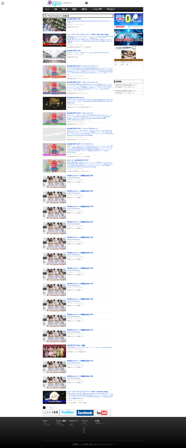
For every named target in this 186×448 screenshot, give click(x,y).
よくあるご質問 (97, 9)
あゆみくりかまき (93, 84)
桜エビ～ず (81, 101)
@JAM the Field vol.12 (75, 97)
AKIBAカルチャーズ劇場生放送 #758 (80, 206)
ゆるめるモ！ (80, 398)
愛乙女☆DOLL (106, 41)
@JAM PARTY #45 (74, 19)
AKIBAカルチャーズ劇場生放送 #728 (80, 299)
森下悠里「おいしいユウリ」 (127, 62)
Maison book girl (102, 86)
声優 (84, 428)
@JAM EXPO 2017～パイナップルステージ (82, 128)
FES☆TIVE (95, 39)
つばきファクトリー (90, 347)
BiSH (88, 395)
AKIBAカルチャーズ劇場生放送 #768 (80, 175)
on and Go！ (74, 99)
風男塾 (75, 398)
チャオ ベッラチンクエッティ (74, 397)
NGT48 (73, 68)
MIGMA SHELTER (94, 115)
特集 (55, 9)
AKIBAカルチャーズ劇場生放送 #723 (80, 314)
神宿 (91, 38)
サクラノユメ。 (99, 72)
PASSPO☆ (87, 69)
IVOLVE (83, 52)
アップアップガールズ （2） (97, 133)
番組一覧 (65, 9)
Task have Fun (83, 86)
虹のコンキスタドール (77, 41)
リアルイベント (74, 421)
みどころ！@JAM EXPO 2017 (78, 160)
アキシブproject (98, 36)
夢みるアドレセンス (76, 36)
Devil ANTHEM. (105, 89)
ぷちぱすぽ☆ (91, 130)
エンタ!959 (46, 425)
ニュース (85, 421)
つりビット (77, 38)
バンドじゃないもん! (93, 116)
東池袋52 (89, 68)
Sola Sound (106, 52)
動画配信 (59, 423)
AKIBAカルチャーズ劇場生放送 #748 (80, 237)
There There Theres (78, 116)
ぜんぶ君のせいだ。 (92, 87)
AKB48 (84, 423)
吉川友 (86, 116)
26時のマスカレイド (86, 39)
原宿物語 (84, 87)
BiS (78, 393)
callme (98, 393)
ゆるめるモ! (102, 115)
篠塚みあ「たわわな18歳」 (127, 60)
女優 (84, 430)
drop (96, 118)
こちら (124, 87)
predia (110, 130)
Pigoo (45, 423)
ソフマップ (85, 425)
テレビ (45, 421)
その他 (97, 421)
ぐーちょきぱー (89, 52)
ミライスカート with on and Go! (79, 130)
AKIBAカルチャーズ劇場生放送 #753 (80, 222)
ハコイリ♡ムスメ (100, 132)
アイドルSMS (60, 425)
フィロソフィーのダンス (75, 87)
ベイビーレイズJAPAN (80, 71)
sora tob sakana (84, 84)
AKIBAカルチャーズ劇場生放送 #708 (80, 376)
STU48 (85, 68)
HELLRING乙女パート (97, 397)
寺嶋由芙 (89, 149)
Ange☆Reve (98, 41)
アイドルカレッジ (85, 38)
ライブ (71, 423)
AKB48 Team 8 (87, 41)
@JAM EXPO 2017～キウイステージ (80, 113)
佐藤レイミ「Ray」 (125, 64)
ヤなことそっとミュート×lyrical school (96, 71)
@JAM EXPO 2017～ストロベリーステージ (82, 66)
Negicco (93, 69)
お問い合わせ (111, 9)
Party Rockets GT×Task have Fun (80, 72)
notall (68, 132)
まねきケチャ (104, 69)
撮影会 (71, 425)
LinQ (97, 86)
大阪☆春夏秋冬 (95, 149)
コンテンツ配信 (61, 421)
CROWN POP (81, 99)
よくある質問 (83, 444)
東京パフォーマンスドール (100, 38)
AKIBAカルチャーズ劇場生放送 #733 (80, 283)
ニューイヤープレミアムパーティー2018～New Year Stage (88, 34)
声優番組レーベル (100, 423)
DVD (84, 432)
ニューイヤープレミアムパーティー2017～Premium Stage (87, 391)
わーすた (78, 39)
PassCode (98, 69)
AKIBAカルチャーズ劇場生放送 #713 (80, 361)
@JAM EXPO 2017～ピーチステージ (80, 144)
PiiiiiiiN (102, 393)
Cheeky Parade (97, 101)
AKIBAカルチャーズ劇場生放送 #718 (80, 330)
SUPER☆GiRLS (71, 39)
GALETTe (92, 72)
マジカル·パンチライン (88, 36)
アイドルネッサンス (103, 87)
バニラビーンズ (86, 132)
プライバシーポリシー (106, 444)
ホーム (47, 9)
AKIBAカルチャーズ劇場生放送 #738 (80, 268)
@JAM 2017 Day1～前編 (76, 345)
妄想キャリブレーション (96, 395)
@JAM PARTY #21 (74, 50)
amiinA (93, 41)
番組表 (74, 9)
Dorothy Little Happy (90, 167)
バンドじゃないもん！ (75, 133)
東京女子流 (90, 118)
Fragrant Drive (84, 21)
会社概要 (75, 444)
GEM (73, 103)
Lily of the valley (105, 21)
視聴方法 (84, 9)
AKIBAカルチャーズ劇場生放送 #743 (80, 253)
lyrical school (96, 150)
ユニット (85, 427)
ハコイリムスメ (91, 86)
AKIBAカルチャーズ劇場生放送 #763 (80, 191)
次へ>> (52, 407)
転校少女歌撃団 (75, 84)
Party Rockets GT (75, 21)
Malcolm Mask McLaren (94, 21)
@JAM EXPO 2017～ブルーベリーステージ (82, 82)
